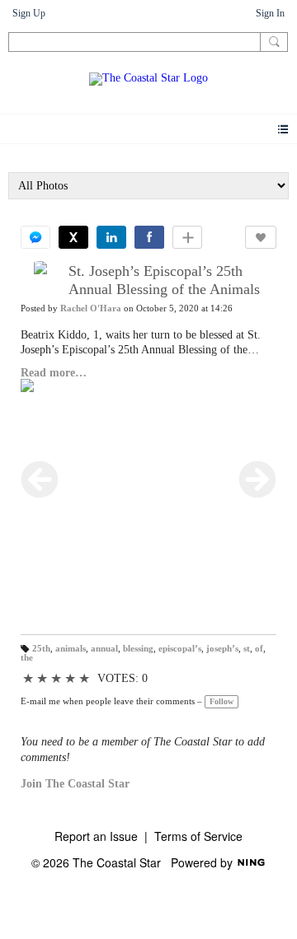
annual (104, 648)
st (246, 648)
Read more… (54, 373)
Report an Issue (96, 836)
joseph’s (222, 648)
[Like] (260, 237)
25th (41, 648)
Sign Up (28, 13)
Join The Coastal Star (75, 784)
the (27, 657)
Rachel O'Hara (90, 308)
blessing (138, 648)
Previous (40, 479)
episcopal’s (179, 648)
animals (70, 648)
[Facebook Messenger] (35, 237)
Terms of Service (198, 836)
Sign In (270, 13)
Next (257, 479)
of (259, 648)
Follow (221, 701)
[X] (73, 237)
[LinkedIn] (111, 237)
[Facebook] (149, 237)
